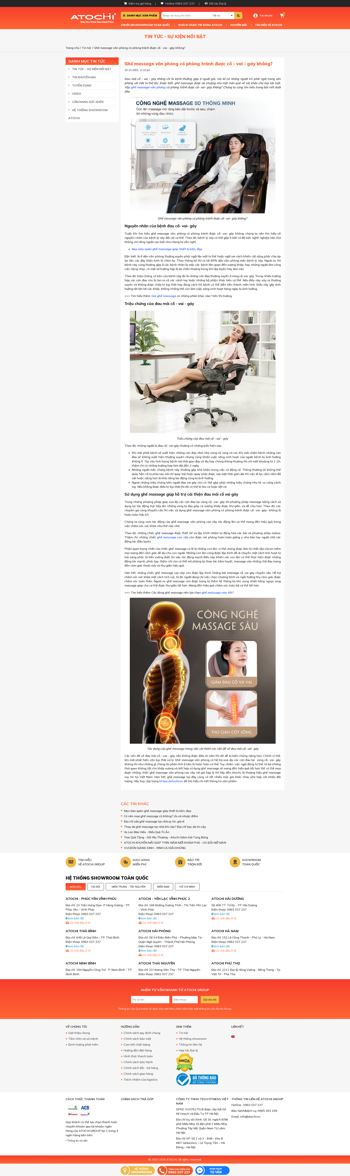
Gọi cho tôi (209, 999)
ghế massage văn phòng (148, 87)
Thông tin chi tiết (77, 1140)
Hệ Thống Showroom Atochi (88, 114)
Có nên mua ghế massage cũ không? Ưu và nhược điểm (161, 816)
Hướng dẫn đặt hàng (138, 1050)
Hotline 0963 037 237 (180, 3)
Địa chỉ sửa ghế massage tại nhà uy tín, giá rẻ (154, 821)
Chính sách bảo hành (138, 1062)
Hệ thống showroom (192, 1038)
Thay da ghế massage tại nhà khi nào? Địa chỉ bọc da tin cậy (165, 827)
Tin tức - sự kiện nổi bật (91, 69)
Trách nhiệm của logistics (141, 1079)
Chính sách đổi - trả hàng (141, 1068)
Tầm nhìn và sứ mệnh (83, 1038)
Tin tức (183, 1033)
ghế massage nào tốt (217, 592)
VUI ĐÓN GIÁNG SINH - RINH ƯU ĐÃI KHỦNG (155, 848)
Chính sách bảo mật (137, 1038)
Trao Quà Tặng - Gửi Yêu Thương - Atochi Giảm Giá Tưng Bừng (166, 837)
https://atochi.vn (171, 781)
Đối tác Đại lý (217, 3)
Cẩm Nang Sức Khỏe (87, 102)
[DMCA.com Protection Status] (184, 1062)
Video (76, 93)
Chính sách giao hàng (138, 1073)
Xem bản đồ (75, 918)
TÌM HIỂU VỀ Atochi (268, 25)
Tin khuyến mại (83, 77)
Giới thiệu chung (79, 1033)
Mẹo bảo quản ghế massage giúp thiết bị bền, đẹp (167, 249)
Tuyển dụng (81, 85)
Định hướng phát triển (83, 1044)
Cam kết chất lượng (137, 1044)
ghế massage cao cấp (172, 537)
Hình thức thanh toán (138, 1056)
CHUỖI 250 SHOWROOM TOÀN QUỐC (145, 25)
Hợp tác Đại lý (188, 1050)
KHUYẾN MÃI (238, 25)
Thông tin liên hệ (190, 1044)
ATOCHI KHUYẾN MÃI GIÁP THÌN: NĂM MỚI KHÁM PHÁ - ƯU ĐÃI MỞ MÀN (175, 842)
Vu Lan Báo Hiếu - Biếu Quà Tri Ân (146, 832)
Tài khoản (266, 15)
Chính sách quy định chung (142, 1033)
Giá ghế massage (163, 296)
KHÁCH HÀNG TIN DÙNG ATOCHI (200, 25)
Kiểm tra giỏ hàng (140, 3)
